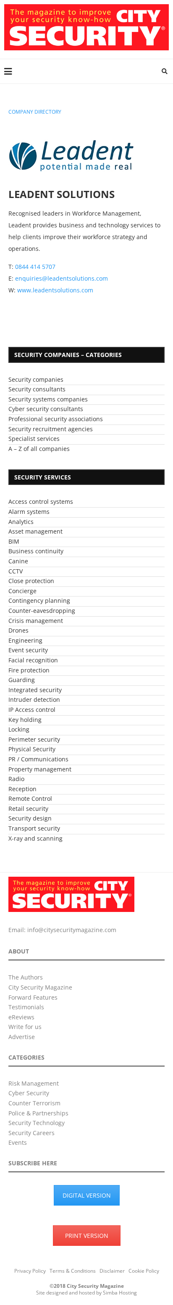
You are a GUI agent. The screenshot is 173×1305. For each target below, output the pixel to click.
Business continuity (35, 551)
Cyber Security (28, 1093)
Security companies (35, 379)
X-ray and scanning (35, 838)
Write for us (25, 1027)
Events (17, 1142)
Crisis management (35, 621)
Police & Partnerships (38, 1113)
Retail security (28, 809)
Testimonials (26, 1007)
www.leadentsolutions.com (55, 290)
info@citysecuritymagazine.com (71, 930)
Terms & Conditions (73, 1270)
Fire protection (29, 670)
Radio (16, 779)
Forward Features (33, 997)
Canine (18, 561)
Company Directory (34, 112)
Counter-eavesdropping (41, 611)
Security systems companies (48, 399)
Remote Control (30, 798)
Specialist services (34, 439)
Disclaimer (112, 1270)
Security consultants (37, 389)
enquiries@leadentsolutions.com (61, 278)
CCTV (15, 571)
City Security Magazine (40, 987)
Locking (18, 729)
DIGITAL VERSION (87, 1195)
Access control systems (40, 501)
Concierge (22, 591)
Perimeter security (34, 739)
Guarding (21, 680)
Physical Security (31, 749)
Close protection (31, 581)
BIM (13, 541)
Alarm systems (29, 512)
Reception (22, 789)
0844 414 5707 (35, 267)
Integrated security (35, 690)
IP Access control (31, 710)
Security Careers (31, 1133)
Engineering (25, 640)
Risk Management (33, 1083)
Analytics (21, 522)
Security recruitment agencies (50, 429)
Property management (39, 769)
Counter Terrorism (34, 1103)
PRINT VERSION (86, 1236)
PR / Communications (38, 759)
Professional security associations (55, 419)
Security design (30, 818)
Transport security (34, 828)
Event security (28, 650)
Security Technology (36, 1123)
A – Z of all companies (39, 449)
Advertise (21, 1037)
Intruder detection (34, 699)
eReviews (21, 1017)
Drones (18, 630)
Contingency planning (39, 600)
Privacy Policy (30, 1270)
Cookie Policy (143, 1270)
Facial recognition (33, 660)
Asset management (35, 531)
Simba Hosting (120, 1292)
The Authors (25, 977)
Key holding (25, 720)
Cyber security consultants (45, 409)
